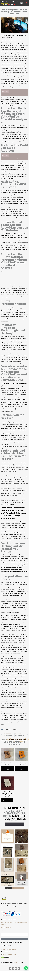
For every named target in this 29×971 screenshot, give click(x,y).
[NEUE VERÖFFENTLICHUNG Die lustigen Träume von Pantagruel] (7, 879)
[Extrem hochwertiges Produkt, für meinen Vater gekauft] (7, 836)
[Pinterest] (16, 968)
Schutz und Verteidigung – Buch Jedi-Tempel (7, 793)
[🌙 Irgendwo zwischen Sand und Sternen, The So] (7, 850)
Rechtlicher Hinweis (17, 962)
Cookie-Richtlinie (19, 964)
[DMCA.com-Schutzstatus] (5, 957)
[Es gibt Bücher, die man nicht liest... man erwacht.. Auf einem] (21, 879)
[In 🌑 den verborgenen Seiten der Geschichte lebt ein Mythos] (21, 850)
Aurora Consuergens (21, 763)
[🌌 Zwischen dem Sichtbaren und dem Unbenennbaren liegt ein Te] (7, 865)
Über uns (3, 930)
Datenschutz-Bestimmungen (8, 964)
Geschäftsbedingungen (6, 927)
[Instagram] (13, 968)
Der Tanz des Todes (7, 763)
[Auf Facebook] (10, 968)
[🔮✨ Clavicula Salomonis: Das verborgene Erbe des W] (21, 865)
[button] (21, 3)
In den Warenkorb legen (7, 768)
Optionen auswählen (7, 800)
